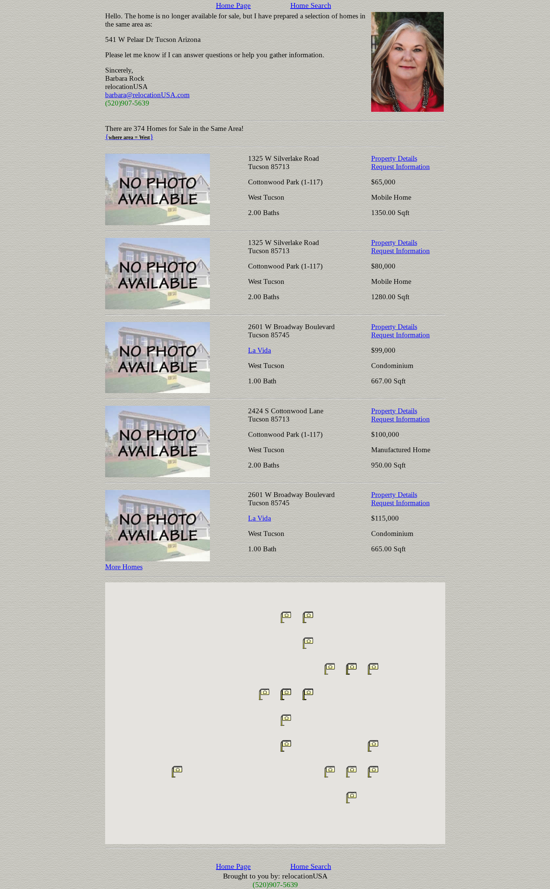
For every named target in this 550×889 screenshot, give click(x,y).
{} (129, 137)
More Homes (124, 567)
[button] (373, 746)
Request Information (400, 167)
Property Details (394, 158)
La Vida (259, 350)
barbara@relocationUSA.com (147, 95)
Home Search (310, 5)
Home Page (233, 5)
